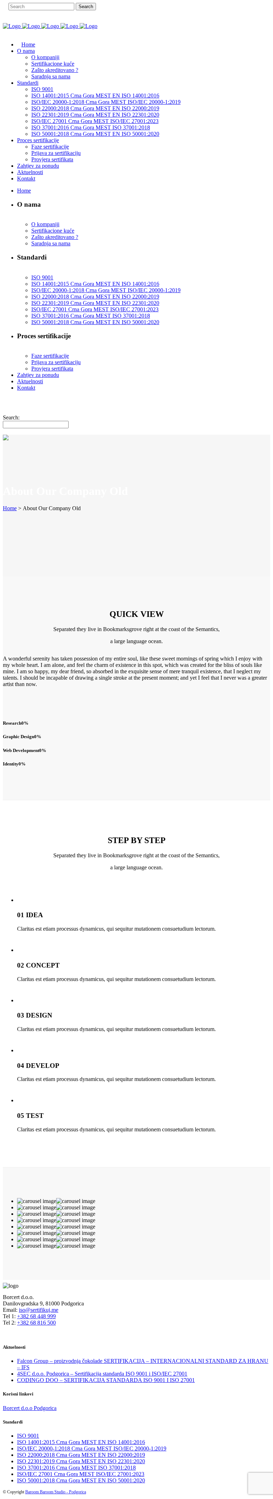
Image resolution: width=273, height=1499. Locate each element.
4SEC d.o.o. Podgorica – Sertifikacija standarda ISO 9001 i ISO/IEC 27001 (102, 1374)
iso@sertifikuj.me (38, 1310)
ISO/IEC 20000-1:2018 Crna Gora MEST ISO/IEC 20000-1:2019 (91, 1448)
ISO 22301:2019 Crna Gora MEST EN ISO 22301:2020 (81, 1461)
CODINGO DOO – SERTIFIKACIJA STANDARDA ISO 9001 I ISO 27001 (106, 1380)
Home (10, 508)
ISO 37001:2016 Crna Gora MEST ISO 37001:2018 (76, 1468)
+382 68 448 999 (36, 1316)
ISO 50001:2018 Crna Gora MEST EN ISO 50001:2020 (81, 1480)
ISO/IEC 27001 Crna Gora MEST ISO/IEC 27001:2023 (80, 1474)
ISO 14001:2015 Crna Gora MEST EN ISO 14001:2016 (81, 1442)
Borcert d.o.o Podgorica (30, 1408)
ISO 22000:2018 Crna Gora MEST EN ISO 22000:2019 (81, 1455)
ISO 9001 (28, 1436)
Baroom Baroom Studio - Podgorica (55, 1491)
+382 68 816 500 (36, 1323)
